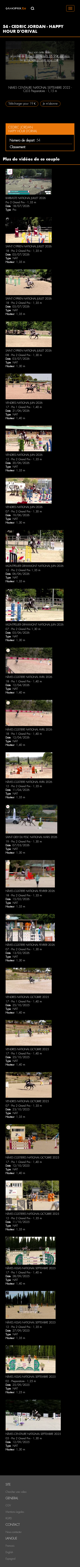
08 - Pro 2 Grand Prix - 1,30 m (24, 355)
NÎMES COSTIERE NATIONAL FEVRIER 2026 (30, 891)
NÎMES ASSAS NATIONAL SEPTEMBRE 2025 (31, 1268)
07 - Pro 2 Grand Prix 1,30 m (23, 629)
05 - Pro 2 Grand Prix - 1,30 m (24, 1438)
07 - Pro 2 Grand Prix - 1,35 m (24, 1106)
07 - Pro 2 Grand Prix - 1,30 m (24, 511)
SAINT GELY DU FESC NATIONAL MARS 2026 (31, 837)
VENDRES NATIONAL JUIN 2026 (24, 402)
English (9, 1552)
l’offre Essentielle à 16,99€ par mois (47, 56)
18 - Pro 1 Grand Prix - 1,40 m (24, 681)
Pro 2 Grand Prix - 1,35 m (21, 202)
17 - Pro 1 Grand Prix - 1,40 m (24, 407)
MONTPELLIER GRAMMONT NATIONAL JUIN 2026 (35, 566)
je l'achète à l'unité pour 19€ (41, 60)
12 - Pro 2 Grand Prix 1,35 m (23, 570)
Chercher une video (16, 1492)
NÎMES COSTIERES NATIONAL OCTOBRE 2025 (32, 1157)
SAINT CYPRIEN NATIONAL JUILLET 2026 (29, 246)
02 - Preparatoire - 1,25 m (21, 1381)
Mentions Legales (15, 1512)
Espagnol (10, 1558)
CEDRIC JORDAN (20, 127)
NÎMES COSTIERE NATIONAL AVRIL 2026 (29, 677)
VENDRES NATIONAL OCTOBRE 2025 (27, 997)
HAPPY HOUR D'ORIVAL (22, 131)
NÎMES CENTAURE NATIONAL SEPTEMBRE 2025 (33, 1434)
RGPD (9, 1518)
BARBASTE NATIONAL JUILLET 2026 (26, 198)
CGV (8, 1505)
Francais (10, 1545)
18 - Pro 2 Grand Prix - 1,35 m (24, 251)
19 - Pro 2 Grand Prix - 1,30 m (24, 841)
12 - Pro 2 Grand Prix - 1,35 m (24, 459)
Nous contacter (14, 1532)
